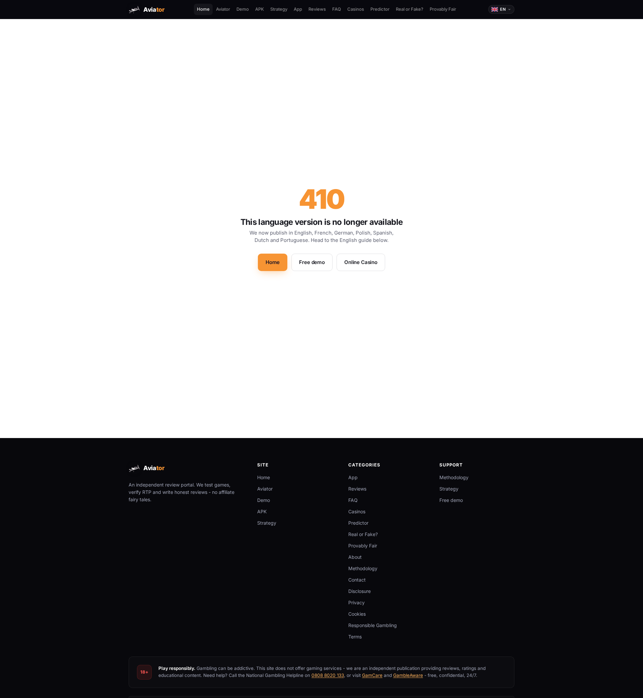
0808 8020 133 (327, 675)
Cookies (357, 614)
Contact (357, 580)
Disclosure (359, 591)
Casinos (355, 9)
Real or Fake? (409, 9)
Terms (355, 636)
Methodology (362, 568)
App (298, 9)
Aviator (223, 9)
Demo (242, 9)
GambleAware (408, 675)
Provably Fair (443, 9)
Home (203, 9)
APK (259, 9)
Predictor (379, 9)
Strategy (278, 9)
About (355, 557)
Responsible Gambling (372, 625)
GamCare (372, 675)
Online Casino (360, 262)
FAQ (336, 9)
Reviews (317, 9)
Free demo (312, 262)
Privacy (356, 602)
